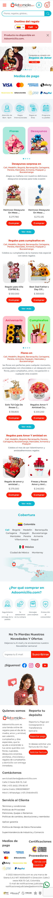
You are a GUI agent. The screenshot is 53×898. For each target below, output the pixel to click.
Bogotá (16, 529)
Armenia (38, 536)
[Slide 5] (31, 69)
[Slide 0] (21, 69)
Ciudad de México (19, 552)
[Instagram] (31, 665)
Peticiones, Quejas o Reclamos (17, 813)
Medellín (27, 529)
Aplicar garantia (10, 822)
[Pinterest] (37, 665)
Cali (7, 529)
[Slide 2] (25, 69)
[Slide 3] (27, 69)
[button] (14, 209)
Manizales (15, 536)
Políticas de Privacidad (13, 810)
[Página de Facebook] (24, 665)
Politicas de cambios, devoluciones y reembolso (26, 816)
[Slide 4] (29, 69)
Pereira (27, 536)
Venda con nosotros (39, 863)
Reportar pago (38, 736)
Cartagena (11, 533)
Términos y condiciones (14, 806)
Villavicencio (21, 539)
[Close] (47, 35)
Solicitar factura (38, 752)
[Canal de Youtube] (45, 665)
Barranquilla (41, 529)
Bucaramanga (39, 533)
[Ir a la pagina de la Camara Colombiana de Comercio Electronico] (39, 849)
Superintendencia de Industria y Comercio (23, 832)
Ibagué (34, 539)
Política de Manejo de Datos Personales (21, 827)
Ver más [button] (27, 231)
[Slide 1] (23, 69)
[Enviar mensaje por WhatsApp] (46, 885)
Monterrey (37, 552)
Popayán (24, 533)
